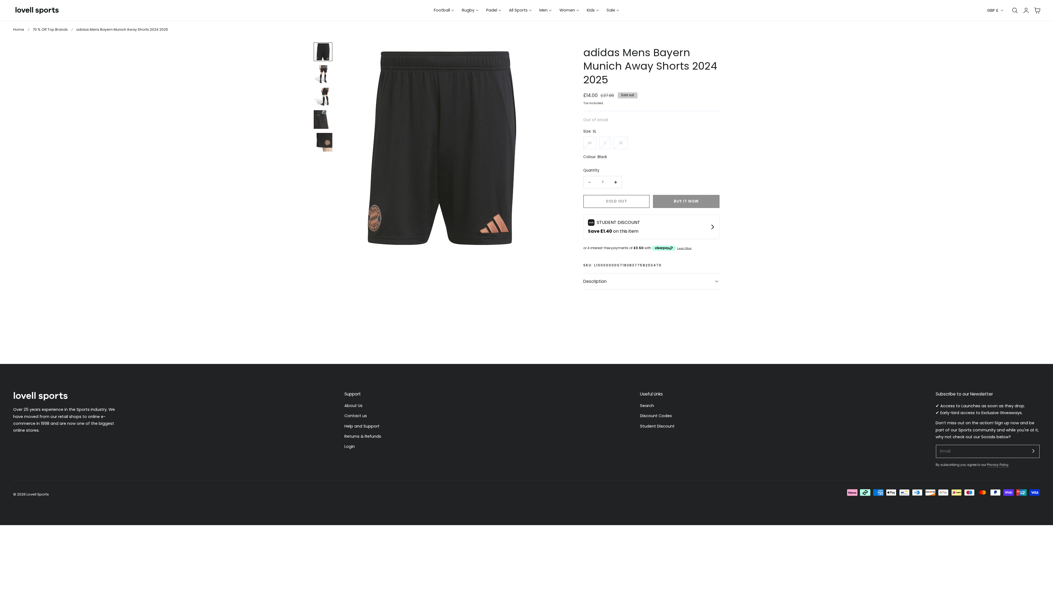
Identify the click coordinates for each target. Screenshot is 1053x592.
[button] (1037, 10)
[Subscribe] (1033, 451)
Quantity (591, 170)
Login (349, 446)
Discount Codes (656, 416)
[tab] (323, 51)
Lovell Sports (38, 494)
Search (647, 405)
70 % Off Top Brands (50, 29)
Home (18, 29)
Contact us (355, 416)
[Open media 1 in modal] (538, 52)
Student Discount (657, 426)
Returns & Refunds (362, 436)
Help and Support (362, 426)
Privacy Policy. (998, 465)
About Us (353, 405)
